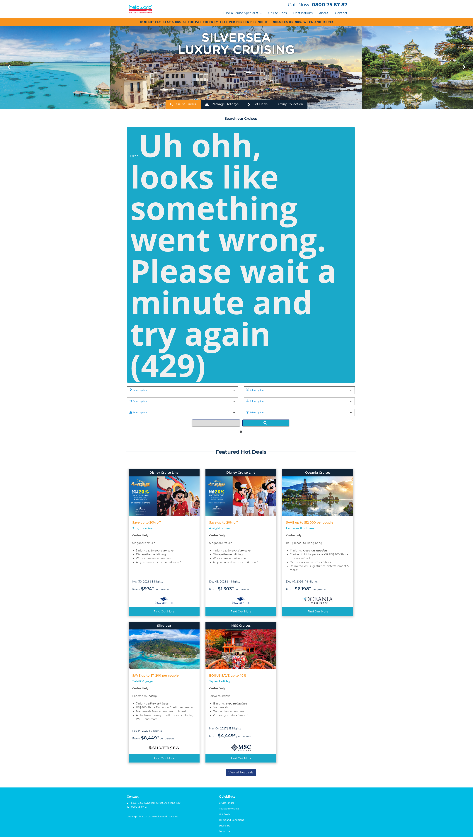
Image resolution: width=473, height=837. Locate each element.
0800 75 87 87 (329, 5)
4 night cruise (219, 528)
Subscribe (224, 831)
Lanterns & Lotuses (300, 528)
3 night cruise (142, 528)
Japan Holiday (219, 681)
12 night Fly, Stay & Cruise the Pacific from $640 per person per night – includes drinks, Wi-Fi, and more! (236, 22)
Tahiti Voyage (142, 681)
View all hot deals (241, 772)
